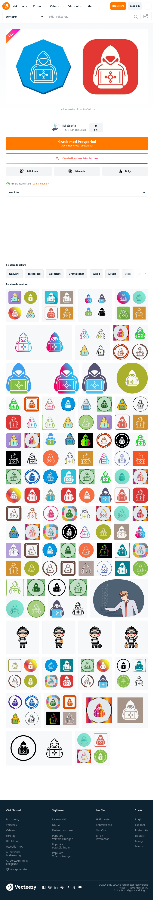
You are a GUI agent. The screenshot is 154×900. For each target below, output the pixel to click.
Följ (96, 129)
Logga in (135, 5)
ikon (128, 272)
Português (138, 829)
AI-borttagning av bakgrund (17, 860)
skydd (112, 272)
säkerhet (54, 272)
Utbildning (13, 839)
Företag (11, 834)
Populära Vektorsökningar (61, 835)
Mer (90, 6)
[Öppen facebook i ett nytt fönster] (43, 885)
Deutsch (137, 834)
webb (96, 272)
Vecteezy (11, 823)
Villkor (120, 886)
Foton (37, 6)
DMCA (55, 823)
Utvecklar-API (14, 845)
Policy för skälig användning (126, 888)
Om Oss (99, 829)
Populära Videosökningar (61, 853)
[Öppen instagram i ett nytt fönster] (49, 885)
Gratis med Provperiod (77, 143)
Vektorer (18, 6)
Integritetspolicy (136, 886)
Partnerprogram (61, 829)
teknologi (34, 272)
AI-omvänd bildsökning (13, 852)
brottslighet (76, 272)
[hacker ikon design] (130, 340)
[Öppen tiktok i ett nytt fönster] (67, 885)
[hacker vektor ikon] (22, 303)
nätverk (14, 272)
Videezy (11, 829)
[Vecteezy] (6, 6)
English (137, 818)
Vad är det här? (41, 183)
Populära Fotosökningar (60, 844)
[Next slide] (139, 272)
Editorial (73, 6)
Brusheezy (12, 818)
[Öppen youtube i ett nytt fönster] (80, 885)
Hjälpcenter (101, 818)
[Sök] (136, 16)
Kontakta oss (102, 823)
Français (137, 839)
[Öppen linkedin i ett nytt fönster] (55, 885)
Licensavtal (58, 818)
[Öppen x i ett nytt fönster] (73, 885)
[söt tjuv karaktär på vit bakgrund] (22, 635)
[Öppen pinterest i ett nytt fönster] (61, 885)
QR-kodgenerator (17, 867)
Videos (54, 6)
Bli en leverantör (100, 835)
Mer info (14, 191)
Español (137, 823)
